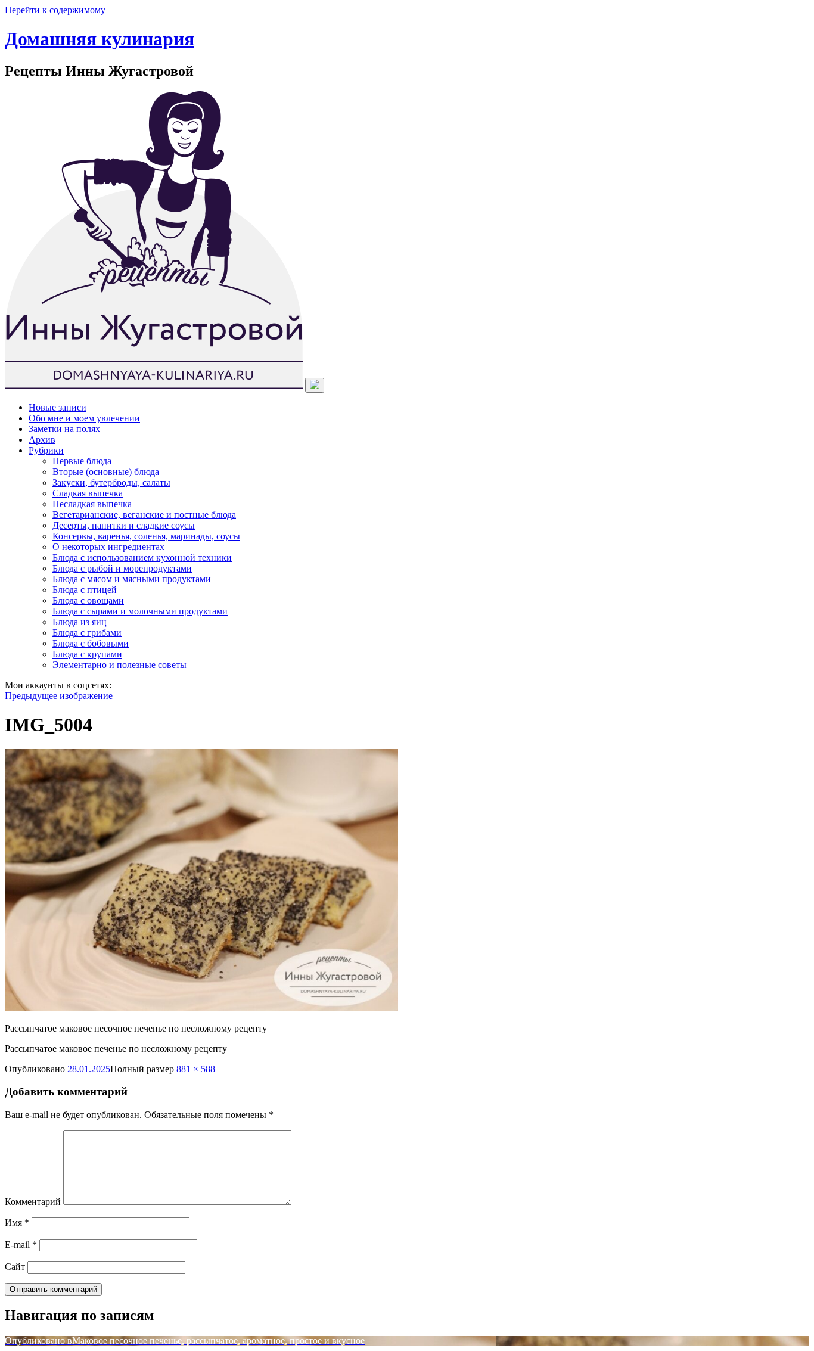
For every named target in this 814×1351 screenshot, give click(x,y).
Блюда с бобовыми (90, 643)
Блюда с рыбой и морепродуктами (122, 568)
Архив (42, 439)
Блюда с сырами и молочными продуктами (140, 611)
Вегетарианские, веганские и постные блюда (144, 515)
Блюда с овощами (88, 600)
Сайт (15, 1267)
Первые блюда (81, 461)
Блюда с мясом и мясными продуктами (131, 579)
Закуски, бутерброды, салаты (111, 482)
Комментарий (33, 1202)
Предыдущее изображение (59, 696)
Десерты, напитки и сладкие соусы (123, 525)
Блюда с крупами (87, 654)
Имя (17, 1223)
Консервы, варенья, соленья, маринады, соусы (146, 536)
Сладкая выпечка (87, 493)
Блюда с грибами (87, 633)
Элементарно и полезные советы (119, 665)
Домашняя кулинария (99, 38)
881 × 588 (195, 1069)
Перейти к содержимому (55, 10)
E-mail (21, 1245)
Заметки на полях (64, 429)
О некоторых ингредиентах (108, 547)
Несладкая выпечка (92, 504)
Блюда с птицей (84, 590)
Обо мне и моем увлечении (84, 418)
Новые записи (57, 407)
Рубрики (46, 450)
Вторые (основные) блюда (105, 472)
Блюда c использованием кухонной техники (142, 557)
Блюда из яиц (79, 622)
